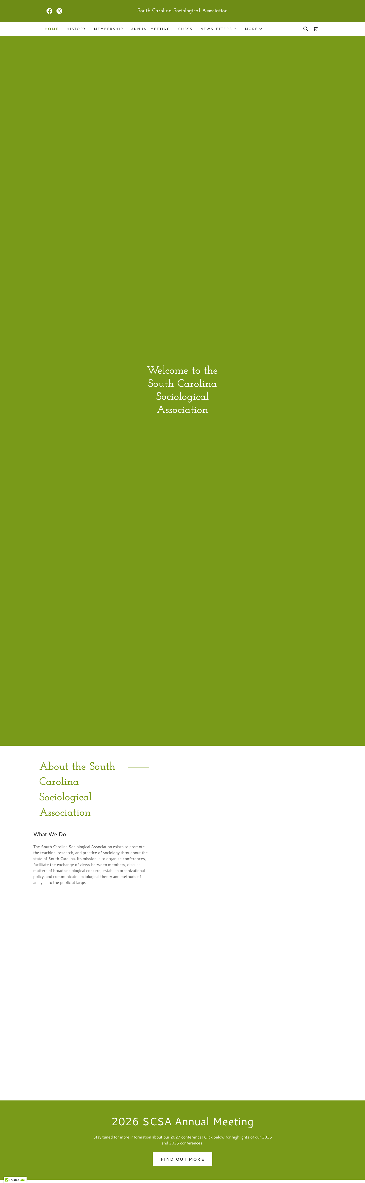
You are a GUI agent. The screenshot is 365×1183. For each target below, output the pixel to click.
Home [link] (51, 28)
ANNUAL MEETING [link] (150, 28)
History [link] (76, 28)
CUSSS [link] (185, 28)
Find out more (182, 1159)
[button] (218, 29)
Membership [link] (108, 28)
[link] (49, 11)
